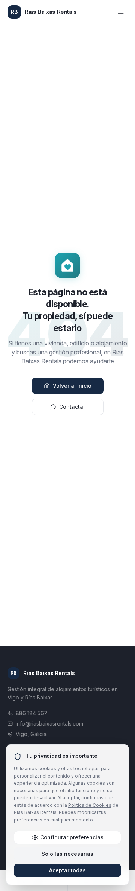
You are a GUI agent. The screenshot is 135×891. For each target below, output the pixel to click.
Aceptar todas (67, 870)
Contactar (72, 406)
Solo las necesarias (67, 854)
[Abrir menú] (121, 12)
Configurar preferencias (72, 837)
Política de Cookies (89, 805)
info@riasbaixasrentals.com (49, 723)
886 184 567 (31, 713)
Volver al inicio (72, 385)
